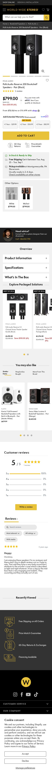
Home (5, 24)
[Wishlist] (43, 9)
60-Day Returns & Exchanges (32, 645)
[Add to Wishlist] (47, 80)
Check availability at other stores (24, 175)
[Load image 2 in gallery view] (14, 76)
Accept (25, 754)
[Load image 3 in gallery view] (22, 76)
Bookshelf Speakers (17, 24)
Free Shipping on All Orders (31, 621)
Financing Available (27, 657)
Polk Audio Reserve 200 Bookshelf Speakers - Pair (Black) (25, 27)
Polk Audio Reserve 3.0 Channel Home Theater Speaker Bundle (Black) (16, 329)
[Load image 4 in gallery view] (30, 76)
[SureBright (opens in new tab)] (45, 116)
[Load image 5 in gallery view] (38, 76)
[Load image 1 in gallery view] (6, 76)
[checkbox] (11, 539)
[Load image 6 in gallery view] (46, 76)
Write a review (26, 507)
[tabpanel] (26, 551)
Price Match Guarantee (30, 633)
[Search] (46, 17)
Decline (25, 761)
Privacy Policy (28, 746)
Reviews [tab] (11, 518)
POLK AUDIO (8, 81)
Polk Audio (32, 24)
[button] (4, 10)
